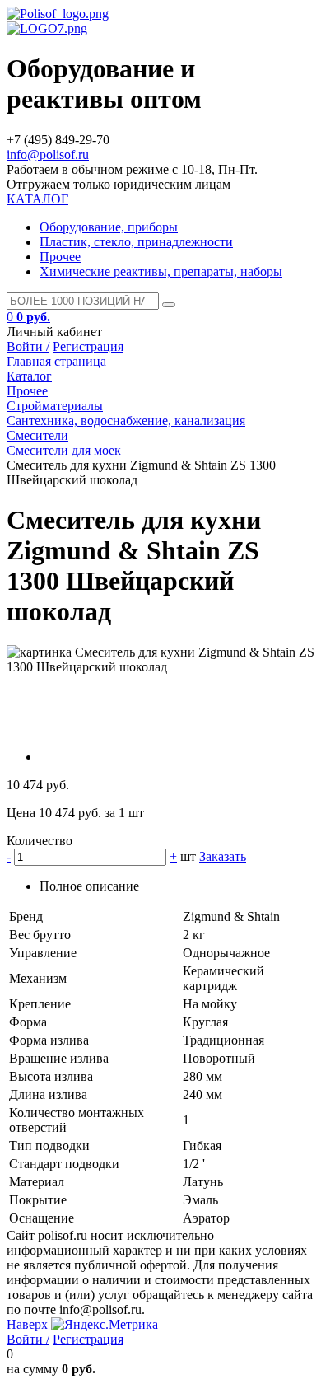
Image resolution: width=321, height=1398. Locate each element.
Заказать (222, 856)
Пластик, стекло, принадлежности (136, 242)
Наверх (27, 1324)
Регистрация (88, 346)
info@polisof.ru (48, 154)
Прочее (60, 257)
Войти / (28, 346)
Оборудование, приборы (109, 227)
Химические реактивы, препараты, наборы (161, 271)
